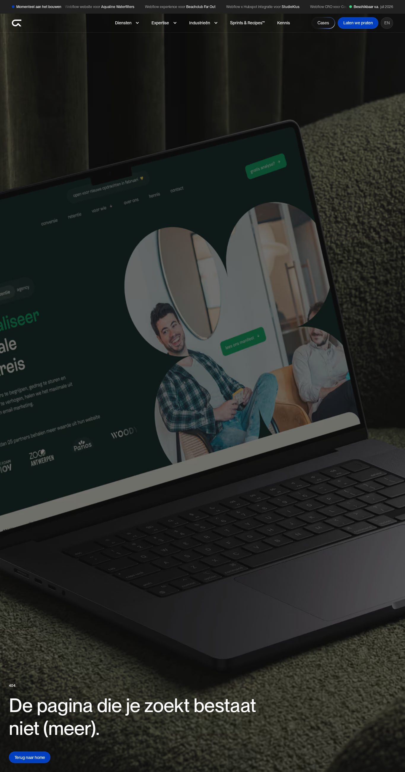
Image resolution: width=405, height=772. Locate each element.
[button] (127, 23)
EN (387, 22)
